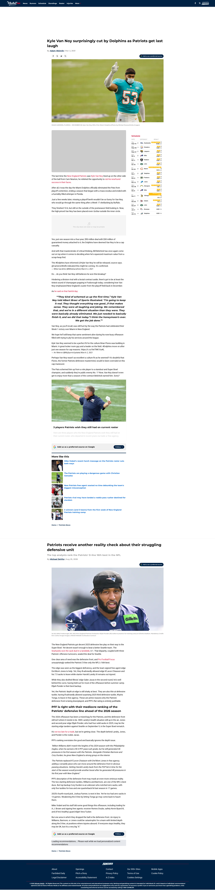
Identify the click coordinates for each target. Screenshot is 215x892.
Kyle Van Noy (97, 176)
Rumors (33, 3)
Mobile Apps (157, 869)
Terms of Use (133, 873)
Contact (109, 869)
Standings (52, 3)
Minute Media (39, 883)
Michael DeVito (57, 559)
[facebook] (195, 3)
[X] (200, 3)
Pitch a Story (81, 873)
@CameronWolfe (59, 266)
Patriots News (64, 525)
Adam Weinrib (57, 51)
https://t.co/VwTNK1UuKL (92, 349)
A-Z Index (110, 877)
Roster (61, 3)
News (25, 3)
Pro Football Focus (106, 659)
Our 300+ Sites (133, 869)
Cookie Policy (157, 873)
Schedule (42, 3)
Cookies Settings (134, 877)
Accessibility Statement (86, 877)
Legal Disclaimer (59, 877)
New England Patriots (76, 176)
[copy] (65, 56)
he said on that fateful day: (66, 291)
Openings (80, 869)
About (54, 869)
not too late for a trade (64, 732)
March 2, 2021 (87, 269)
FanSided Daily (58, 873)
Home (54, 525)
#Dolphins (60, 263)
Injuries (70, 3)
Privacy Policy (112, 873)
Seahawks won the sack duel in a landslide (71, 651)
